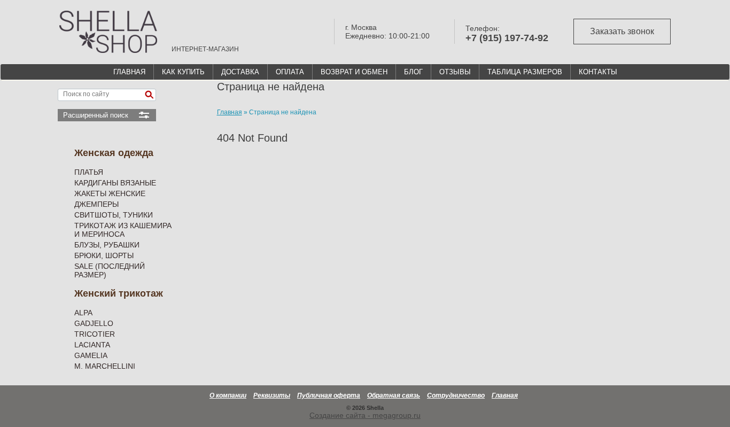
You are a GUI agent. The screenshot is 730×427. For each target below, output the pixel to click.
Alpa (83, 312)
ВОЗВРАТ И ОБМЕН (354, 72)
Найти (149, 95)
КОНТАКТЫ (598, 72)
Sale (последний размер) (109, 270)
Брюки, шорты (104, 255)
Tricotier (94, 334)
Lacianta (92, 344)
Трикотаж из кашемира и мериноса (123, 229)
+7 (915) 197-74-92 (506, 38)
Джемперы (96, 204)
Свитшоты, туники (113, 215)
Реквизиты (271, 395)
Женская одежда (113, 152)
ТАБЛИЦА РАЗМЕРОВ (524, 72)
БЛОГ (413, 72)
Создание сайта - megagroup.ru (365, 415)
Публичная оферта (328, 395)
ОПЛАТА (290, 72)
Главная (505, 395)
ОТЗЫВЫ (455, 72)
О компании (227, 395)
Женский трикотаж (118, 293)
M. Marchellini (104, 366)
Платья (88, 172)
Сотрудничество (456, 395)
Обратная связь (393, 395)
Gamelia (90, 355)
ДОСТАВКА (240, 72)
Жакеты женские (109, 193)
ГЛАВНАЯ (129, 72)
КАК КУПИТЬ (183, 72)
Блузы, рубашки (106, 244)
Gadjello (93, 323)
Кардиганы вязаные (115, 182)
